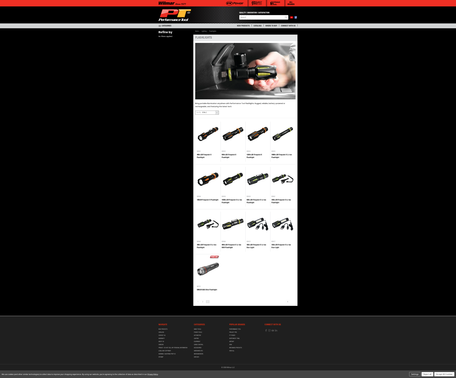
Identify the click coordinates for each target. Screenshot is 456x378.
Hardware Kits (198, 351)
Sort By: (199, 112)
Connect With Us (288, 26)
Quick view (208, 143)
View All (231, 351)
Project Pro (233, 332)
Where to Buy (271, 26)
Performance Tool (235, 329)
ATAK (230, 344)
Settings (415, 374)
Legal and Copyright (165, 351)
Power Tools (198, 332)
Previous (450, 370)
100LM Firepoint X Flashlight (207, 200)
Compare (207, 147)
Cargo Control (198, 344)
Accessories (197, 348)
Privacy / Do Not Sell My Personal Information (173, 348)
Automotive (197, 335)
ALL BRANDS (290, 3)
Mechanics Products (235, 348)
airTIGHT (231, 341)
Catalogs (258, 26)
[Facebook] (295, 17)
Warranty (162, 338)
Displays (196, 357)
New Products (243, 26)
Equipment (197, 341)
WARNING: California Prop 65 (167, 354)
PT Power (232, 335)
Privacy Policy (152, 374)
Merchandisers (198, 354)
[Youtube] (291, 17)
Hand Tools (197, 329)
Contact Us (162, 335)
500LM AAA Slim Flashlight (207, 290)
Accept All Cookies (444, 374)
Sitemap (161, 357)
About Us (161, 341)
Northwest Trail (234, 338)
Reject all (427, 374)
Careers (161, 344)
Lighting (196, 338)
